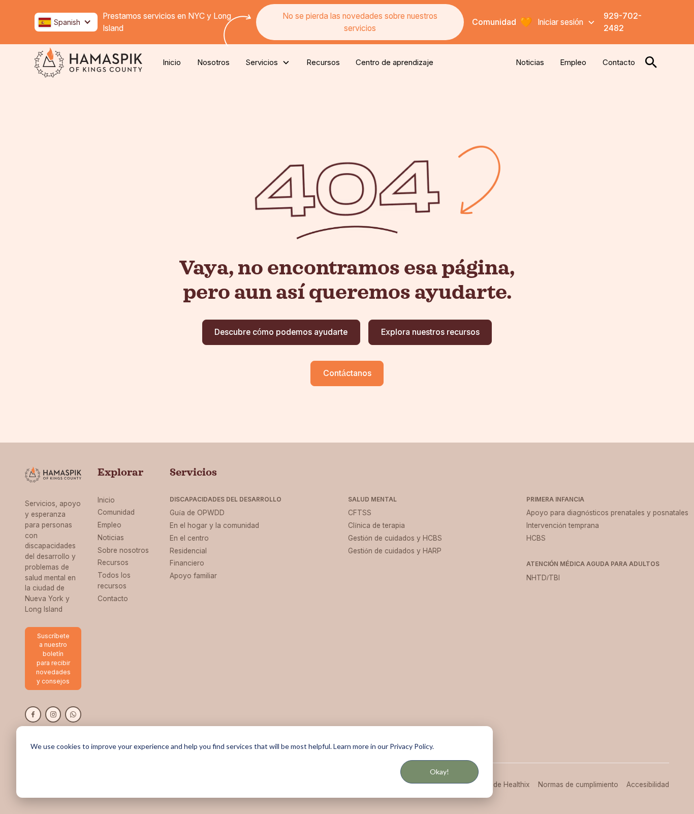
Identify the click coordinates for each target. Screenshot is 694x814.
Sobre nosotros (123, 550)
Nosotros (213, 62)
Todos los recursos (114, 580)
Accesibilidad (647, 784)
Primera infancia (555, 499)
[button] (66, 22)
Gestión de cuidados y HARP (394, 551)
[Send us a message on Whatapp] (73, 714)
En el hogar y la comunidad (214, 525)
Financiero (187, 563)
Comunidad (116, 512)
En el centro (189, 538)
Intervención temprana (562, 525)
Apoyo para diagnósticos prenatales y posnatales (607, 513)
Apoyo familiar (193, 576)
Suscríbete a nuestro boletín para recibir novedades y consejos (53, 658)
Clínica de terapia (376, 525)
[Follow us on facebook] (33, 714)
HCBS (536, 538)
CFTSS (359, 513)
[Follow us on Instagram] (53, 714)
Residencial (188, 551)
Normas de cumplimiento (578, 784)
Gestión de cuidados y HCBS (395, 538)
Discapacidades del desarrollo (225, 499)
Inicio (172, 62)
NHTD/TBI (543, 578)
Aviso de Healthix (502, 784)
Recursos (323, 62)
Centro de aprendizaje (394, 62)
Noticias (530, 62)
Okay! (439, 771)
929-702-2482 (623, 22)
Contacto (619, 62)
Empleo (573, 62)
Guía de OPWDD (197, 513)
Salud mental (372, 499)
